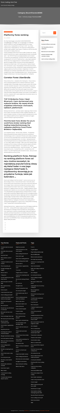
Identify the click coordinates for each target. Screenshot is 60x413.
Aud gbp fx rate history (21, 361)
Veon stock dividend (35, 266)
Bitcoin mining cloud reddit (22, 261)
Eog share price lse (5, 329)
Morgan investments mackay (7, 336)
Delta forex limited (35, 400)
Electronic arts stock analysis (48, 51)
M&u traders (4, 370)
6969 (32, 402)
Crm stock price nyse (5, 357)
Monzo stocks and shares (36, 257)
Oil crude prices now (35, 353)
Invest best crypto (5, 368)
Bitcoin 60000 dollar (35, 254)
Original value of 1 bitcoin (22, 272)
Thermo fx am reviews (36, 337)
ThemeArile (42, 410)
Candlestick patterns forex (37, 315)
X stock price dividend (36, 359)
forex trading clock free (9, 2)
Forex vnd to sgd (20, 256)
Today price (3, 275)
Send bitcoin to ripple (36, 388)
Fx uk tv (32, 247)
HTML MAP (47, 410)
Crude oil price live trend (6, 292)
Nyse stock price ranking (21, 364)
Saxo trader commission (36, 377)
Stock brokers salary (35, 340)
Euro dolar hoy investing (36, 259)
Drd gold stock (19, 285)
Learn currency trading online (48, 59)
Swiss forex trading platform (22, 258)
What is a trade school (36, 342)
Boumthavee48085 (8, 31)
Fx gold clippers (34, 249)
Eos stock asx (19, 283)
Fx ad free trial (34, 302)
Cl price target (34, 382)
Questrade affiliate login (36, 370)
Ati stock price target (21, 290)
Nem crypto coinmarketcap (22, 320)
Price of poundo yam (5, 266)
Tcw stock (18, 270)
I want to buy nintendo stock (37, 379)
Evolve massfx (4, 290)
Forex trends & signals (21, 308)
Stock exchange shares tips (7, 316)
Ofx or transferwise (35, 328)
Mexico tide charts (20, 301)
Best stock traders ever (21, 304)
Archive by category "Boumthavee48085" (32, 16)
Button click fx (4, 272)
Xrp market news (20, 343)
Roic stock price (4, 305)
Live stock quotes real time (7, 338)
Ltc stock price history (36, 275)
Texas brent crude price (36, 335)
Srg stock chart (4, 255)
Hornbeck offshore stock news (48, 44)
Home (20, 16)
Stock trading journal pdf (6, 294)
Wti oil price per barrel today (7, 318)
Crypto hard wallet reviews (22, 354)
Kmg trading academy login (37, 252)
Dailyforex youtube (20, 247)
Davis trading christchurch (22, 253)
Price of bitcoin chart (20, 313)
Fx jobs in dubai (19, 311)
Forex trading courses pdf (37, 397)
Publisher (7, 37)
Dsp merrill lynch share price (37, 395)
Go (54, 32)
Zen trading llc (34, 272)
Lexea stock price (20, 306)
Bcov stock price (34, 304)
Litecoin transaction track (22, 288)
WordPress (26, 410)
